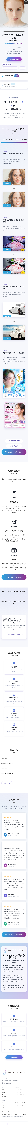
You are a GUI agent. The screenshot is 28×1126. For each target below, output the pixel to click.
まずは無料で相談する (14, 59)
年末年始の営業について (8, 773)
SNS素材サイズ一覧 (19, 1105)
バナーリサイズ (5, 1094)
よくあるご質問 (18, 1092)
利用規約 (3, 1112)
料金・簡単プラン (18, 1090)
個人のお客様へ (5, 1096)
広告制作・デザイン (6, 1092)
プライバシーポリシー (12, 1112)
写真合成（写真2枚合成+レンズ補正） (13, 287)
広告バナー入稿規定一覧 (20, 1103)
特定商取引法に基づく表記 (7, 1114)
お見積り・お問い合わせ (20, 1094)
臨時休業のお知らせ (7, 763)
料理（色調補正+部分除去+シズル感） (13, 221)
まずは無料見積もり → (14, 1057)
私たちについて (5, 1103)
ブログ (3, 1107)
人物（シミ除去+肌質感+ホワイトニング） (13, 154)
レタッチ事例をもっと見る (14, 440)
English (24, 1114)
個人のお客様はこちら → (14, 634)
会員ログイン (17, 1114)
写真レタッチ (5, 1090)
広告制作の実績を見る (14, 446)
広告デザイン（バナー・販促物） (14, 353)
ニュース (4, 1105)
